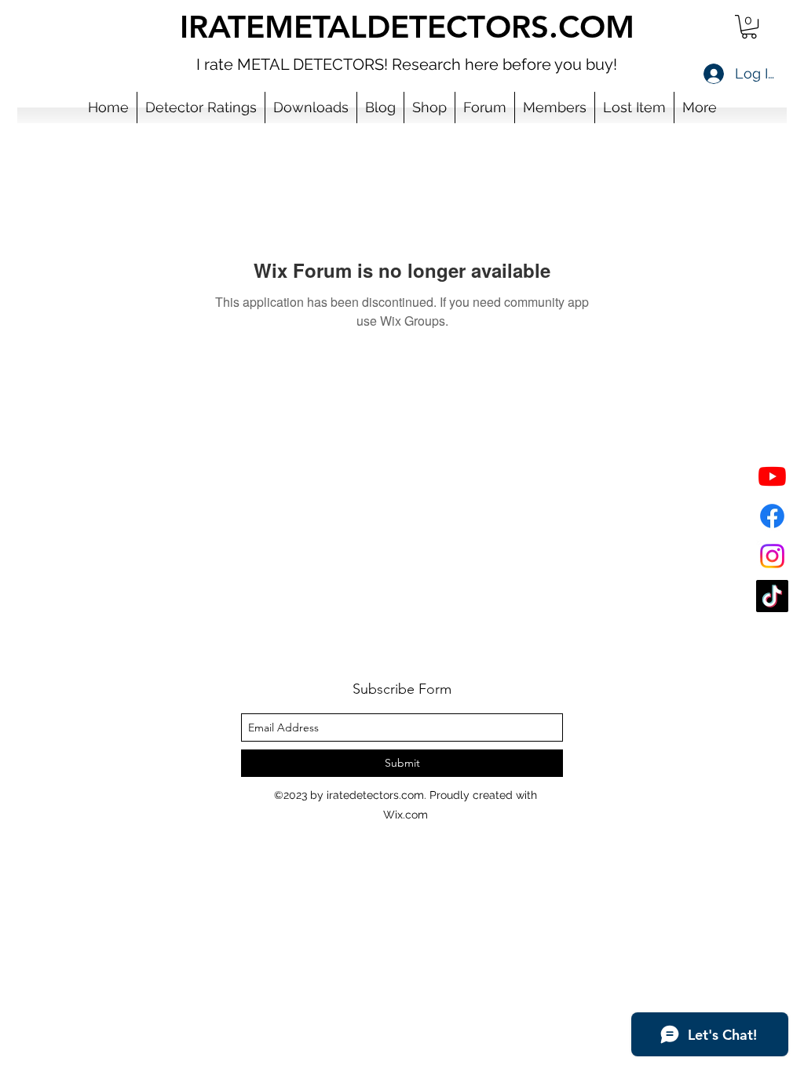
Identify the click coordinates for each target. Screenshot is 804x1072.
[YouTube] (772, 476)
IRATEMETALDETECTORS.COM (407, 27)
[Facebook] (772, 516)
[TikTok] (772, 596)
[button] (749, 26)
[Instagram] (772, 556)
